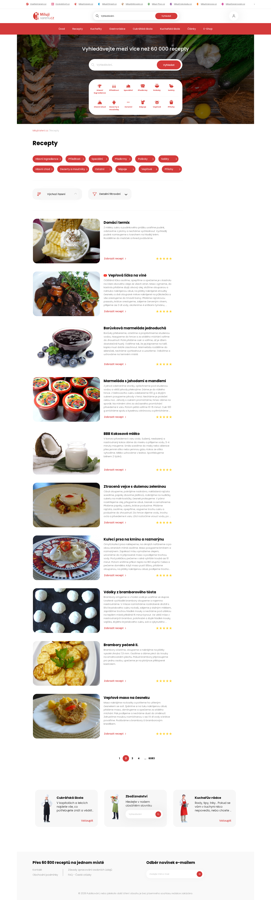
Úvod (61, 29)
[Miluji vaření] (44, 16)
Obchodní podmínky (45, 875)
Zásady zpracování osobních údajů (90, 870)
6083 (152, 758)
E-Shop (208, 29)
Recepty (77, 29)
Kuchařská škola (170, 29)
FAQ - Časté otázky (79, 875)
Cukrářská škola (142, 29)
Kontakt (37, 870)
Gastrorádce (117, 29)
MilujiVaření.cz (40, 130)
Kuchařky (96, 29)
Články (191, 29)
